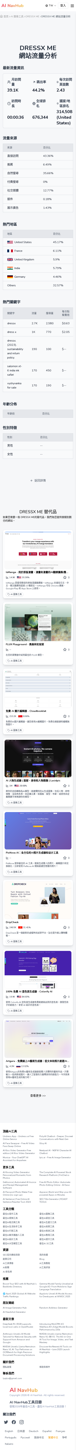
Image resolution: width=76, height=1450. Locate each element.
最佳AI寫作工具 (10, 1214)
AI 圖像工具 (16, 594)
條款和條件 (44, 1367)
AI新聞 (6, 1267)
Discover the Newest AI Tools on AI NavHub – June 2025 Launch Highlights (55, 1349)
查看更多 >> (38, 1095)
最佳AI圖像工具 (46, 1214)
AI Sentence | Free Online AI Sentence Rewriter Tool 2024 (17, 1200)
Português (10, 1437)
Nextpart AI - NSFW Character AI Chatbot (55, 1152)
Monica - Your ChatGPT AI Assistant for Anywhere (15, 1159)
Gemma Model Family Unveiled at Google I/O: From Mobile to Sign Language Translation (56, 1286)
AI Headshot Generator (14, 1312)
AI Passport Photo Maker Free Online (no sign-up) (17, 1193)
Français (60, 1431)
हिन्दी (64, 1437)
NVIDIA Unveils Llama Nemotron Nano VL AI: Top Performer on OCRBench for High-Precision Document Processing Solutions (19, 1350)
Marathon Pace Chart (43, 1311)
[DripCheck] (38, 900)
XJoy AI (43, 1143)
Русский (25, 1437)
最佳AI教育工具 (46, 1235)
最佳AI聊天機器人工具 (13, 1235)
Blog (41, 1259)
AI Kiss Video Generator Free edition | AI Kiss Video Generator (19, 1152)
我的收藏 (43, 1254)
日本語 (21, 1431)
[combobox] (51, 5)
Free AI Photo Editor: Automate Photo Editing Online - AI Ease (54, 1183)
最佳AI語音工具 (46, 1218)
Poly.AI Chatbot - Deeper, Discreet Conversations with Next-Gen (56, 1138)
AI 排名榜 (7, 1271)
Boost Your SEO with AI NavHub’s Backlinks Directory (20, 1285)
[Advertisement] (38, 29)
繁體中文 (53, 1437)
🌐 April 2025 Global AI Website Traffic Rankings (19, 1295)
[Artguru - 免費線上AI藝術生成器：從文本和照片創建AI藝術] (38, 1039)
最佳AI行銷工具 (10, 1230)
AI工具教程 (44, 1263)
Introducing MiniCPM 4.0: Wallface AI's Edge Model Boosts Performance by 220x (56, 1327)
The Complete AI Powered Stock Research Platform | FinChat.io (55, 1174)
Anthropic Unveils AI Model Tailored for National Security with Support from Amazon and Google (19, 1338)
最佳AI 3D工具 (46, 1243)
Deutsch (33, 1431)
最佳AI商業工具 (46, 1226)
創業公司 (7, 1259)
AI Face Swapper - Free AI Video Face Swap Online (18, 1145)
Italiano (9, 1444)
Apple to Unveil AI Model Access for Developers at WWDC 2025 (55, 1295)
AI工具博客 (8, 1263)
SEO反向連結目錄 (11, 1254)
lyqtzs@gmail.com (12, 1378)
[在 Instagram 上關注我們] (21, 1422)
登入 (63, 6)
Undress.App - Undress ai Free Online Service (18, 1138)
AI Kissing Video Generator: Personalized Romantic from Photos (17, 1175)
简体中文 (39, 1437)
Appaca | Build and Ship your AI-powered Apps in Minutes (55, 1193)
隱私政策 (7, 1367)
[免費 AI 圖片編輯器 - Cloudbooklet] (38, 689)
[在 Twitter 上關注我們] (6, 1422)
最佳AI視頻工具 (10, 1218)
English (9, 1431)
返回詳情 (40, 481)
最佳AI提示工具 (46, 1239)
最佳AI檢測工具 (46, 1230)
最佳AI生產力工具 (47, 1222)
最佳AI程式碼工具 (11, 1222)
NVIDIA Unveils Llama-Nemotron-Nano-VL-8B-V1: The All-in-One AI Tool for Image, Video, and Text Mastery (56, 1338)
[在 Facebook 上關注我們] (14, 1422)
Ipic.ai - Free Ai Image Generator (55, 1157)
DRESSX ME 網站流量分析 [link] (56, 16)
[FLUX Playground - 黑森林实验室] (38, 622)
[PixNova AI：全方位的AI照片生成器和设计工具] (38, 831)
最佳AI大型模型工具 (12, 1243)
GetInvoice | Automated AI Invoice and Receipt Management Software (19, 1185)
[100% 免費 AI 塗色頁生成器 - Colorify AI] (38, 970)
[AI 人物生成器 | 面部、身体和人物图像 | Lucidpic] (38, 758)
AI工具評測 (44, 1267)
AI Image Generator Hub (15, 1307)
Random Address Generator (53, 1307)
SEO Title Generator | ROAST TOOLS (53, 1200)
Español (47, 1431)
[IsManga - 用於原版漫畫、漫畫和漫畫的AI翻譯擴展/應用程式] (38, 550)
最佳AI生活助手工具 (12, 1226)
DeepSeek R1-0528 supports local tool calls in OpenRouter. (18, 1325)
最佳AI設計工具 (10, 1239)
